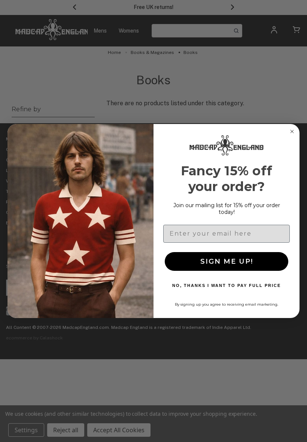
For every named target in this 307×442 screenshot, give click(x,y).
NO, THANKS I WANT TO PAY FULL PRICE (226, 285)
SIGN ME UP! (226, 261)
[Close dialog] (292, 131)
